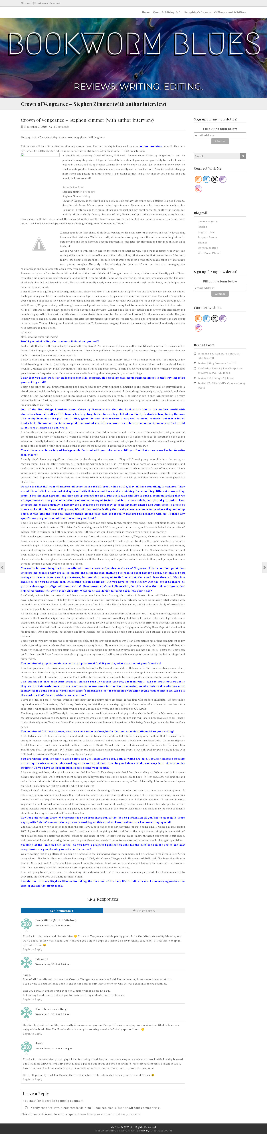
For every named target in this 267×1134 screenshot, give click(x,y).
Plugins (202, 226)
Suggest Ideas (206, 232)
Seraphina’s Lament (197, 12)
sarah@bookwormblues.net (42, 3)
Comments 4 (63, 911)
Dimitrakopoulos (161, 1130)
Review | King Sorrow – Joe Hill (217, 363)
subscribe (121, 1108)
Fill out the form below (220, 128)
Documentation (207, 221)
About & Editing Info (166, 12)
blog (87, 196)
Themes (203, 242)
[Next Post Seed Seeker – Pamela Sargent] (264, 567)
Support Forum (207, 237)
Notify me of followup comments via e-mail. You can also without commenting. (95, 1108)
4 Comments (61, 126)
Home (146, 12)
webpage (90, 191)
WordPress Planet (209, 253)
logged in (48, 1101)
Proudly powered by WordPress (115, 1130)
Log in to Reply (32, 949)
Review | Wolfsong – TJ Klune (216, 378)
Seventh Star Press (73, 187)
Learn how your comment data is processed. (110, 1114)
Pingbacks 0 (145, 911)
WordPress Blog (208, 247)
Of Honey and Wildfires (230, 12)
